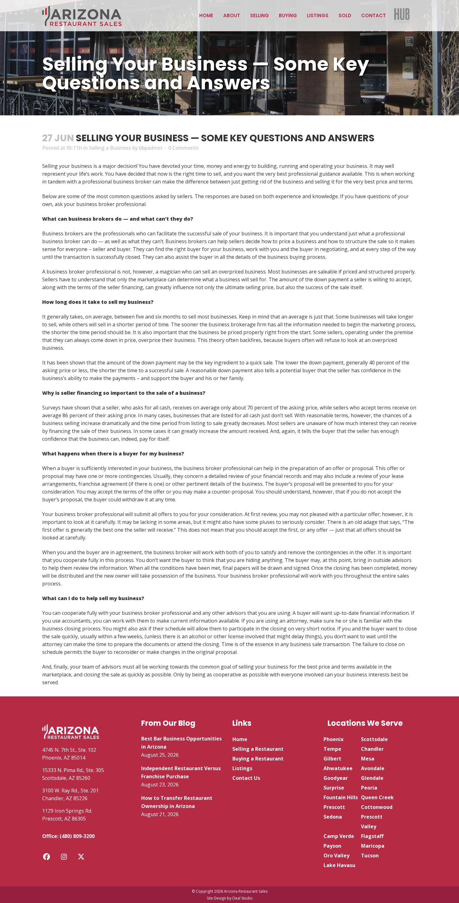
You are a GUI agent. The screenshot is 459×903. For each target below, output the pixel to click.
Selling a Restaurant (258, 748)
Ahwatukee (338, 768)
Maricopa (372, 845)
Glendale (372, 778)
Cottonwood (376, 807)
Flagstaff (372, 836)
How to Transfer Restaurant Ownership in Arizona (176, 802)
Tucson (370, 855)
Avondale (372, 768)
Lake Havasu (339, 865)
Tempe (332, 748)
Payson (332, 845)
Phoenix (333, 739)
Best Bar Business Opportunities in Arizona (181, 742)
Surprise (333, 787)
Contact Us (246, 778)
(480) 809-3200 (77, 836)
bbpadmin (150, 147)
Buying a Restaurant (258, 758)
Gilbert (332, 758)
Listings (242, 768)
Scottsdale (374, 739)
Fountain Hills (340, 797)
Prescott (334, 807)
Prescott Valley (372, 821)
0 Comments (183, 147)
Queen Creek (377, 797)
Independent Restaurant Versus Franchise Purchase (181, 772)
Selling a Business (110, 147)
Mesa (367, 758)
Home (239, 739)
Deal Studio (242, 898)
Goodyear (335, 778)
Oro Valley (336, 855)
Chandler (372, 748)
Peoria (369, 787)
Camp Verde (338, 836)
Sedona (332, 816)
